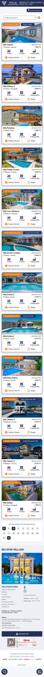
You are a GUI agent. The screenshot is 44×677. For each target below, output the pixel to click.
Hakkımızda (5, 607)
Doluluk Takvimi (14, 57)
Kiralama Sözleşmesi (8, 604)
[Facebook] (25, 588)
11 (18, 533)
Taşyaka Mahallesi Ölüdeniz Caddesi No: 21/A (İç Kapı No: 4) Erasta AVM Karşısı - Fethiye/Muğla (21, 619)
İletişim (4, 599)
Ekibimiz (4, 592)
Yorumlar (4, 594)
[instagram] (25, 592)
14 (32, 533)
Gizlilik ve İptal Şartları (8, 589)
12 (23, 533)
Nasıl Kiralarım (6, 597)
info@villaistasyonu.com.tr (11, 628)
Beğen (33, 57)
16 (4, 538)
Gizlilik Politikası (15, 656)
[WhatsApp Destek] (39, 672)
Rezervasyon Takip (7, 602)
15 (37, 533)
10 (13, 533)
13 (28, 533)
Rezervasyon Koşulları (27, 656)
